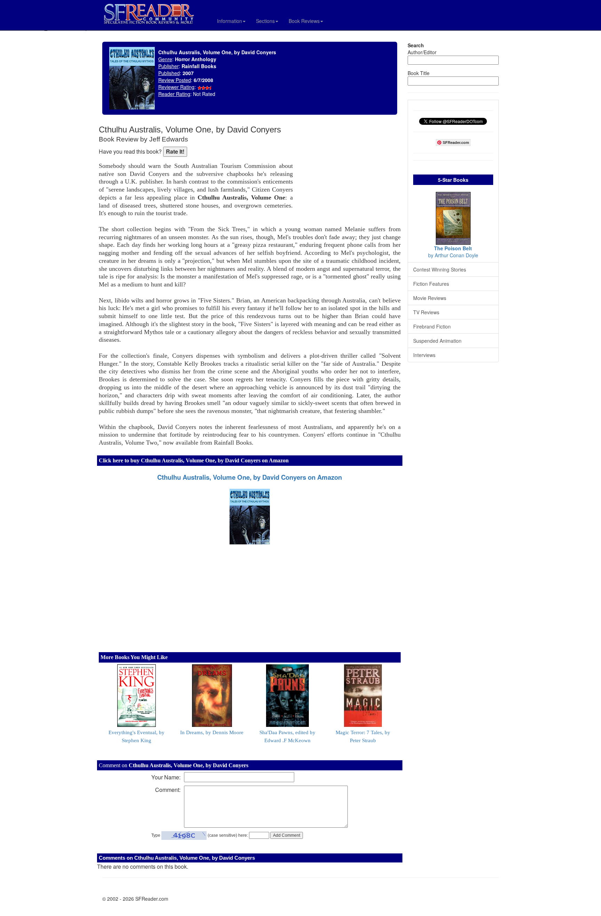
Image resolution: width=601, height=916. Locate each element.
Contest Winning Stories (439, 269)
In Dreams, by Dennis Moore (211, 732)
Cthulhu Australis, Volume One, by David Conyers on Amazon (249, 477)
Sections (265, 20)
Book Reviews (304, 20)
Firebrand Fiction (432, 326)
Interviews (424, 354)
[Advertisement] (348, 170)
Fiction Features (431, 283)
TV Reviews (426, 312)
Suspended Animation (437, 340)
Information (229, 20)
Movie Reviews (429, 297)
